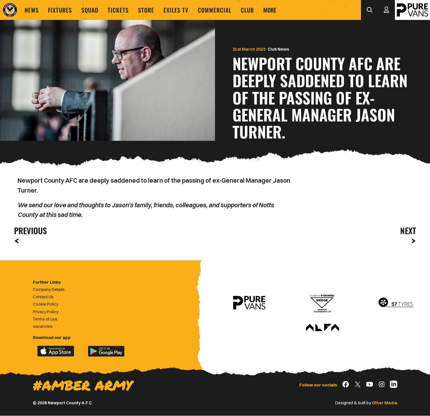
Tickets (118, 10)
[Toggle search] (369, 10)
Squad (89, 10)
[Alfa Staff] (322, 328)
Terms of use (45, 319)
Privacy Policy (45, 311)
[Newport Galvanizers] (322, 302)
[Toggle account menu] (386, 10)
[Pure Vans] (412, 10)
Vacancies (43, 326)
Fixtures (60, 10)
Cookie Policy (45, 304)
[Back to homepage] (10, 10)
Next (408, 231)
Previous (28, 231)
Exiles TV (176, 10)
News (32, 10)
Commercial (214, 10)
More (269, 10)
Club (247, 10)
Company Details (49, 289)
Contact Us (43, 296)
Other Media (384, 402)
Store (146, 10)
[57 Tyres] (396, 302)
